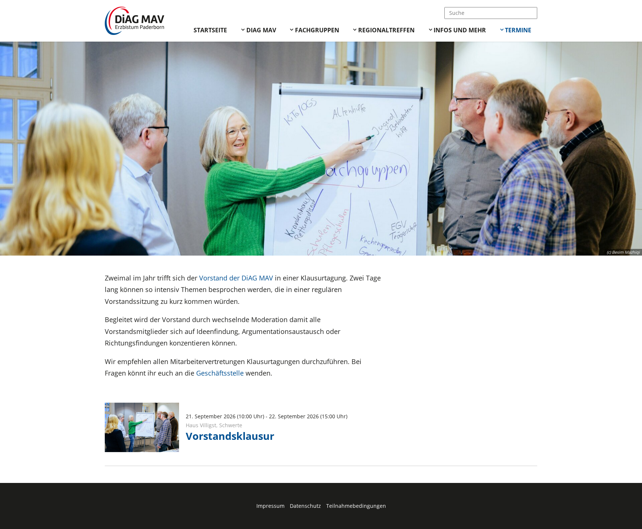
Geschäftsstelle (220, 373)
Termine (518, 30)
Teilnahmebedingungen (356, 506)
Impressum (270, 506)
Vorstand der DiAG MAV (236, 277)
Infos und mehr (460, 30)
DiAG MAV (261, 30)
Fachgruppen (317, 30)
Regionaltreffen (386, 30)
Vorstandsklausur (230, 436)
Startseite (210, 30)
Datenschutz (305, 506)
